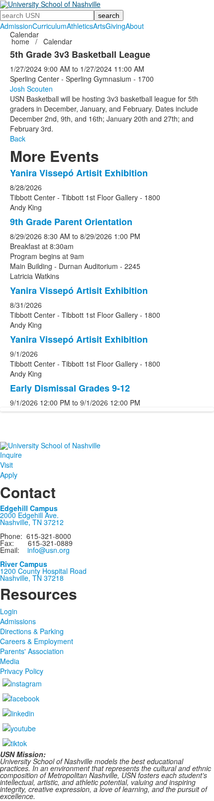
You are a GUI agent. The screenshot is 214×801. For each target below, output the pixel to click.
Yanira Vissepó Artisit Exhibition (79, 172)
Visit (6, 465)
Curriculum (49, 26)
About (134, 26)
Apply (8, 475)
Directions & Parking (32, 631)
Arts (99, 26)
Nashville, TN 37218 (32, 578)
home (21, 41)
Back (17, 138)
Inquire (11, 455)
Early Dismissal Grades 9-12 (70, 388)
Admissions (18, 621)
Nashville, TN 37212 (32, 522)
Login (8, 611)
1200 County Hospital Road (43, 571)
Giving (115, 26)
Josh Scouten (31, 89)
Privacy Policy (21, 671)
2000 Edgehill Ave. (29, 515)
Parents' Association (32, 651)
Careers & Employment (36, 641)
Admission (16, 26)
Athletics (80, 26)
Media (9, 661)
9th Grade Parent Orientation (71, 221)
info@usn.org (48, 550)
